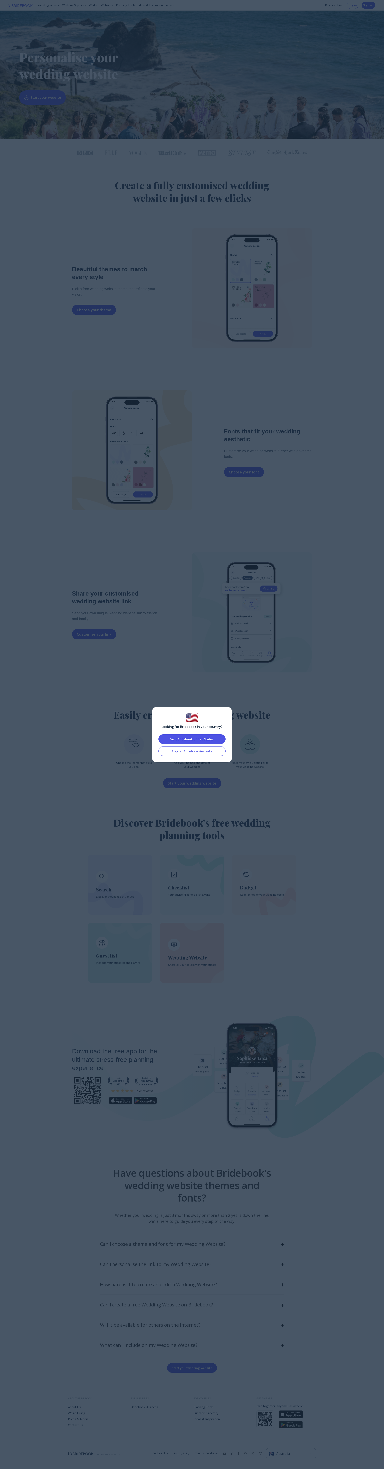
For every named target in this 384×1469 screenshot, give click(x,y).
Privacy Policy (181, 1453)
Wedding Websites (101, 5)
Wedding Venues (48, 5)
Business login (334, 5)
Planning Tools (125, 5)
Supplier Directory (206, 1413)
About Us (74, 1407)
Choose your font (244, 472)
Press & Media (78, 1419)
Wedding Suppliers (74, 5)
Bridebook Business (144, 1407)
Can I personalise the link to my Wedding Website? (155, 1264)
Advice (170, 5)
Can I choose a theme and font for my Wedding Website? (163, 1244)
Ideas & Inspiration (150, 5)
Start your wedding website (192, 783)
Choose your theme (94, 309)
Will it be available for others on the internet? (150, 1324)
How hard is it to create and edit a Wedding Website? (158, 1284)
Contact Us (75, 1425)
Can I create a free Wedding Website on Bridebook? (156, 1304)
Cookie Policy (160, 1453)
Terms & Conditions (206, 1453)
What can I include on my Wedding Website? (149, 1345)
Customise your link (94, 634)
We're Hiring (76, 1413)
